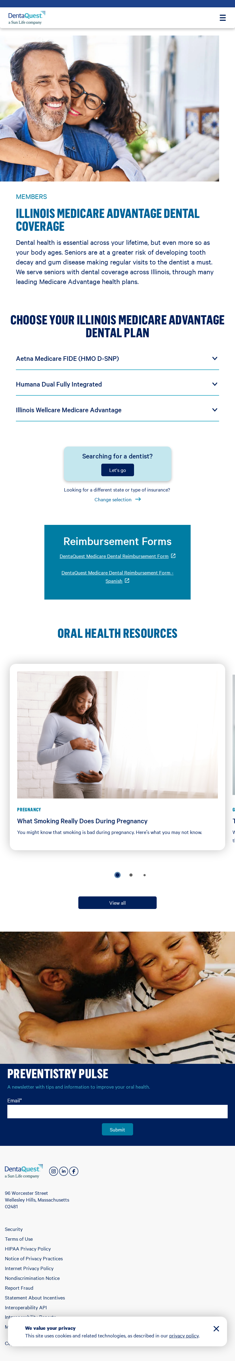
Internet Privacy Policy (29, 1268)
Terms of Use (19, 1238)
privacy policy (184, 1335)
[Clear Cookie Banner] (216, 1329)
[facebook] (73, 1171)
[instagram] (53, 1171)
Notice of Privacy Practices (34, 1258)
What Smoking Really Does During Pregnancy (82, 820)
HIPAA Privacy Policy (28, 1248)
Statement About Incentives (35, 1297)
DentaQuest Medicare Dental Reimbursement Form (117, 555)
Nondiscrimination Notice (32, 1277)
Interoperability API (26, 1307)
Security (14, 1228)
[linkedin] (63, 1171)
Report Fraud (19, 1287)
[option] (117, 875)
